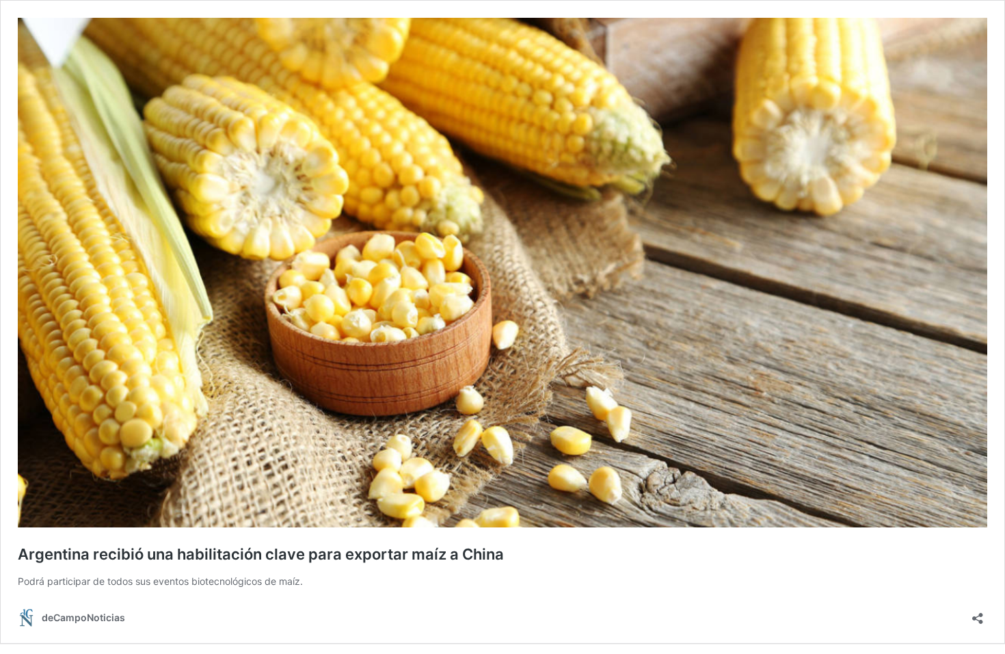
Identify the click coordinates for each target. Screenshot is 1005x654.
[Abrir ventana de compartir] (977, 614)
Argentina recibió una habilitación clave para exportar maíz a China (261, 554)
